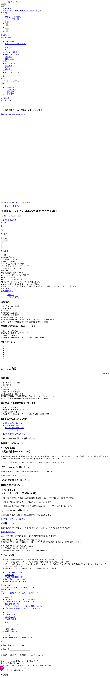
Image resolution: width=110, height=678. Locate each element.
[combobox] (11, 81)
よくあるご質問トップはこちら (13, 434)
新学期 (7, 68)
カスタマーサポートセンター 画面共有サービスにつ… (26, 599)
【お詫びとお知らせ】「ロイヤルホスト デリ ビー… (26, 608)
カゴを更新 (105, 373)
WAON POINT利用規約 (14, 577)
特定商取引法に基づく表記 (15, 579)
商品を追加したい (12, 425)
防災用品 (8, 66)
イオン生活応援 (11, 52)
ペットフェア (10, 63)
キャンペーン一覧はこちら (15, 44)
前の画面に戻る (7, 291)
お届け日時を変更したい (14, 428)
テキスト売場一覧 (12, 19)
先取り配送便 (6, 37)
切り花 (7, 50)
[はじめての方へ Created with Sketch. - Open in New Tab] (7, 23)
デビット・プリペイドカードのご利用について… (24, 606)
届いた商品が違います (13, 423)
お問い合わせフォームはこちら (13, 475)
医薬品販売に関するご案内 (15, 581)
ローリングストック (13, 54)
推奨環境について (12, 604)
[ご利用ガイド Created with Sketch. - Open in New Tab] (7, 27)
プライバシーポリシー (13, 572)
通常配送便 (5, 35)
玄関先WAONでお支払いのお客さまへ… (20, 602)
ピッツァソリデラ (12, 72)
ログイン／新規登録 (13, 17)
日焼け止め (9, 59)
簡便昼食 (8, 70)
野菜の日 (8, 57)
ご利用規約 (9, 575)
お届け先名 (5, 649)
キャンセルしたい (12, 430)
